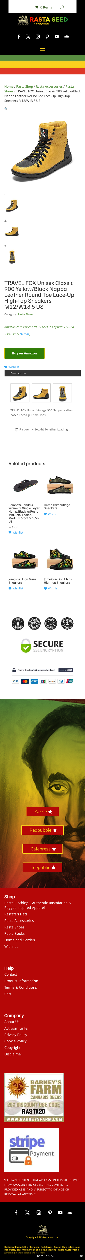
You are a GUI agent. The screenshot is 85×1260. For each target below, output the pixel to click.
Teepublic (40, 867)
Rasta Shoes (26, 314)
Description (18, 373)
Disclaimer (13, 1054)
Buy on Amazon (24, 353)
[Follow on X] (28, 36)
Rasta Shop (24, 86)
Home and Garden (19, 940)
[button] (6, 109)
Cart (7, 993)
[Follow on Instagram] (38, 36)
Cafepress (41, 849)
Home (8, 86)
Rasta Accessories (49, 86)
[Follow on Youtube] (57, 36)
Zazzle (40, 811)
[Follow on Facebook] (19, 36)
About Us (12, 1021)
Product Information (21, 980)
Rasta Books (14, 933)
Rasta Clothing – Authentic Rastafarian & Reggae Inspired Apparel (37, 905)
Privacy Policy (15, 1034)
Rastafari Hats (15, 914)
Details (24, 334)
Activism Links (16, 1028)
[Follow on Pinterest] (47, 36)
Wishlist (11, 946)
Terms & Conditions (20, 987)
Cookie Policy (15, 1041)
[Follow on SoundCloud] (66, 36)
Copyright (12, 1047)
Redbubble (40, 830)
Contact (10, 974)
